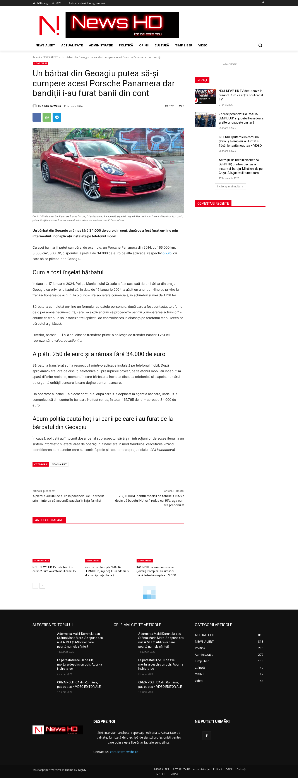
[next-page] (42, 586)
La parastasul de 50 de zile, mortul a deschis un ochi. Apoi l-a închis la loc (79, 664)
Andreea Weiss (51, 105)
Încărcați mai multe (228, 186)
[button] (260, 45)
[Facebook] (262, 3)
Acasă (36, 57)
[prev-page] (35, 586)
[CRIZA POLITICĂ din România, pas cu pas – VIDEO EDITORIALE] (43, 687)
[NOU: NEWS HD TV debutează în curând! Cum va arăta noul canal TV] (56, 545)
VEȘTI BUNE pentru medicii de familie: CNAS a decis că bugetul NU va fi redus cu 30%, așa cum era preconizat (149, 500)
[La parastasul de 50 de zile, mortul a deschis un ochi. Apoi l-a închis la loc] (43, 665)
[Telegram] (57, 117)
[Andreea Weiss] (35, 106)
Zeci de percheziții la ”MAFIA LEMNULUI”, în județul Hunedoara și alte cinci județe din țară (107, 571)
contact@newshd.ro (124, 752)
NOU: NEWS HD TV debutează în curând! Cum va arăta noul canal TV (241, 95)
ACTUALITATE (41, 560)
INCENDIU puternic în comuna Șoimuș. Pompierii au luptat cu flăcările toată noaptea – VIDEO (156, 571)
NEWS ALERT (50, 57)
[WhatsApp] (47, 117)
